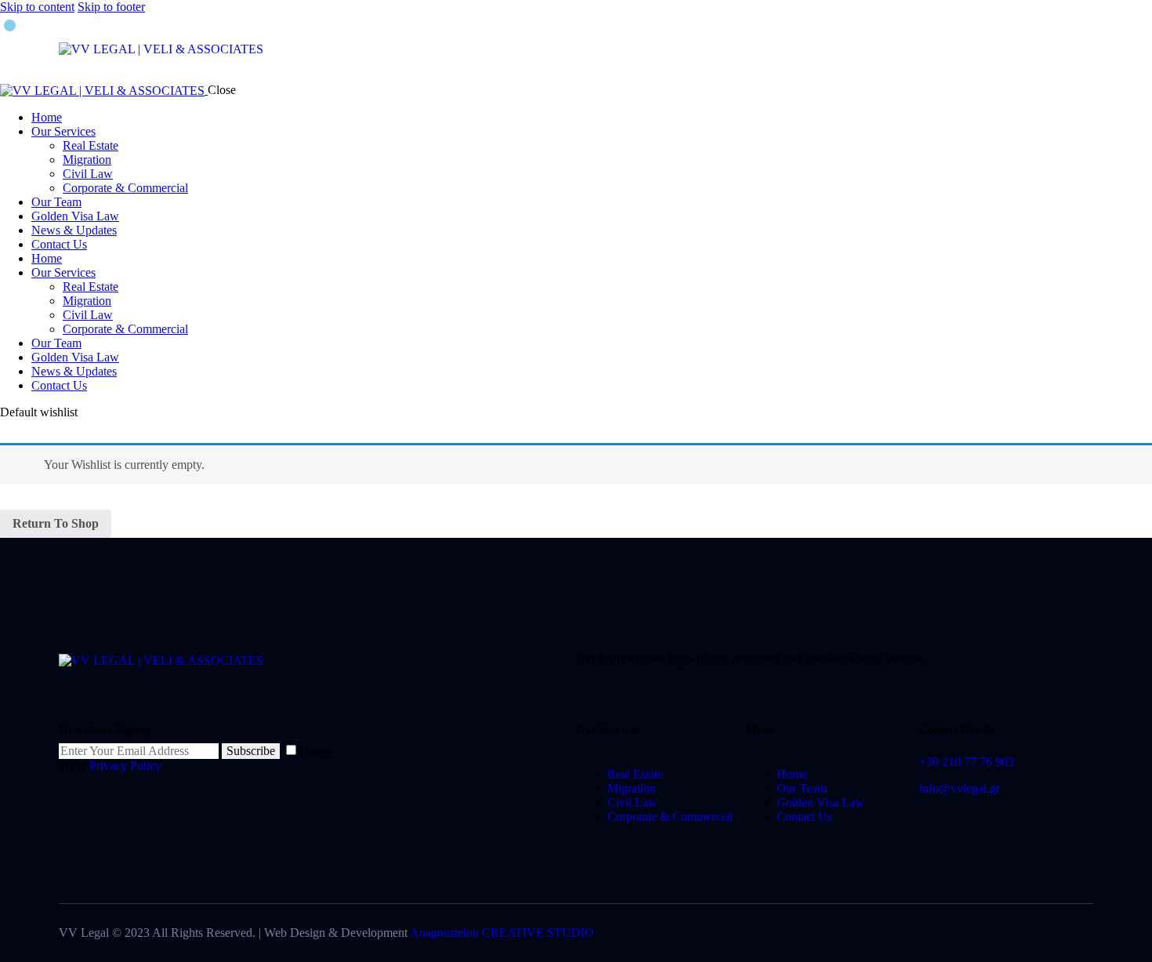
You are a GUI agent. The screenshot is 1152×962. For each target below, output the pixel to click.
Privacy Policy (125, 765)
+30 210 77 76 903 (966, 761)
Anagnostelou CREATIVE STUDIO (502, 932)
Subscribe (250, 750)
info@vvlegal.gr (959, 788)
